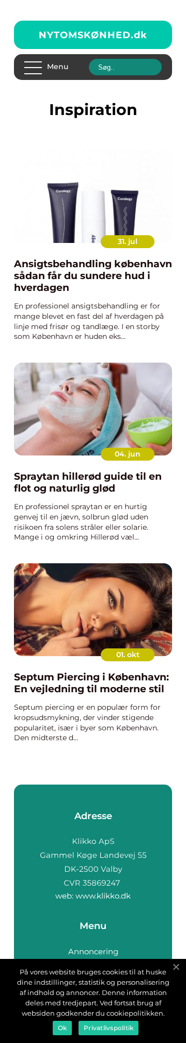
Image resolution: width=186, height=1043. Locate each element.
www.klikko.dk (103, 896)
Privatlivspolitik (108, 1028)
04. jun (128, 454)
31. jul (127, 241)
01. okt (128, 654)
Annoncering (93, 951)
